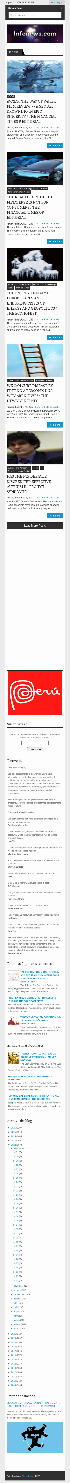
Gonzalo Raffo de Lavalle (47, 127)
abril (16, 1316)
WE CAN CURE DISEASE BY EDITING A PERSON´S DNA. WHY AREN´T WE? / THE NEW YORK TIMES (30, 393)
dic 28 (16, 1165)
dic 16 (16, 1216)
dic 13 (16, 1229)
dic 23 (16, 1186)
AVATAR (11, 96)
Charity (35, 468)
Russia (10, 288)
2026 (13, 1128)
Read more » (55, 145)
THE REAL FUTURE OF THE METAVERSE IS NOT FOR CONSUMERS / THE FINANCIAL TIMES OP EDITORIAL (30, 207)
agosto (17, 1299)
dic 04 (16, 1267)
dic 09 (16, 1246)
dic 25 (16, 1178)
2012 (13, 1372)
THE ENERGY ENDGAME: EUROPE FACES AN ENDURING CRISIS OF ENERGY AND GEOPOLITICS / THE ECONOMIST (32, 303)
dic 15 (16, 1220)
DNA (17, 380)
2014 (13, 1364)
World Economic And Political (19, 192)
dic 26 (16, 1173)
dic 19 (16, 1203)
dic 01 (16, 1280)
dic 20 (16, 1199)
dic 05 (16, 1263)
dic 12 (16, 1233)
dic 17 (16, 1212)
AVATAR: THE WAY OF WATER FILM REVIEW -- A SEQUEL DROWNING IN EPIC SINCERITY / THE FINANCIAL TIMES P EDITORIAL (31, 111)
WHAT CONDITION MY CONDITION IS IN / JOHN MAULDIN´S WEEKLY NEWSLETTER (40, 1020)
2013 (13, 1368)
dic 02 (16, 1276)
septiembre (19, 1294)
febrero (17, 1324)
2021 (13, 1334)
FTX (42, 468)
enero (17, 1328)
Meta (10, 189)
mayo (16, 1311)
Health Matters (27, 380)
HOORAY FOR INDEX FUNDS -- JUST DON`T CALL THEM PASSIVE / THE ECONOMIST (33, 1404)
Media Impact (28, 1476)
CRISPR (10, 380)
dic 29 (16, 1161)
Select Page (56, 2)
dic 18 (16, 1208)
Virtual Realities (40, 189)
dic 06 (16, 1259)
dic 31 (16, 1152)
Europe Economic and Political (19, 285)
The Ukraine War (22, 288)
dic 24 (16, 1182)
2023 (13, 1140)
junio (16, 1307)
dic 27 (16, 1169)
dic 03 (16, 1272)
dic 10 (16, 1242)
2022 (13, 1145)
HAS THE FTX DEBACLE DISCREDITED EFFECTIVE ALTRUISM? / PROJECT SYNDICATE (29, 484)
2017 (13, 1351)
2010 (13, 1381)
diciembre (18, 1148)
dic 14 (16, 1225)
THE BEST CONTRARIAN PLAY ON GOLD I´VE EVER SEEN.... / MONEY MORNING (38, 1057)
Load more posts (35, 525)
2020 (13, 1338)
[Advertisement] (35, 568)
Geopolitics (37, 285)
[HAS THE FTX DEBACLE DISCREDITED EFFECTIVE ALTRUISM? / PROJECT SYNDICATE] (35, 447)
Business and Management (19, 468)
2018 (13, 1346)
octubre (17, 1290)
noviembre (19, 1286)
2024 (13, 1136)
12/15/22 (13, 52)
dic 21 (16, 1195)
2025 (13, 1132)
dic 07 (16, 1255)
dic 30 (16, 1156)
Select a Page (15, 8)
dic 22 (16, 1191)
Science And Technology (23, 189)
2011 (13, 1376)
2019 (13, 1342)
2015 (13, 1359)
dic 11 (16, 1238)
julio (16, 1303)
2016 (13, 1355)
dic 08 (16, 1250)
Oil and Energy (50, 285)
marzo (17, 1320)
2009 (13, 1385)
